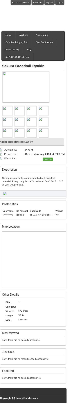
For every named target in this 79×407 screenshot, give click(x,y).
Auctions (23, 34)
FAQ (29, 49)
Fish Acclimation (44, 42)
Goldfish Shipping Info (17, 42)
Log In (60, 2)
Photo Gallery (12, 49)
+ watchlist (47, 159)
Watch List (37, 2)
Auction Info (42, 34)
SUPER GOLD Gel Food (18, 56)
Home (8, 34)
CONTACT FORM (20, 2)
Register (49, 2)
